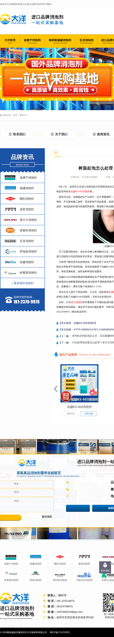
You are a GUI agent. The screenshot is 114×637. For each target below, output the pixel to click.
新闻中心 (24, 115)
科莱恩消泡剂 (11, 580)
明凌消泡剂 (36, 580)
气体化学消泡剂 (84, 580)
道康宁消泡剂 (11, 564)
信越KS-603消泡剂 (80, 191)
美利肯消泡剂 (60, 580)
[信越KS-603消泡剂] (79, 383)
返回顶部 (105, 570)
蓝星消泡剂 (84, 564)
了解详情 (70, 413)
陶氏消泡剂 (60, 564)
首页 (15, 115)
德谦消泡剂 (36, 564)
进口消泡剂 (77, 302)
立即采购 (88, 413)
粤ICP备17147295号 (60, 632)
